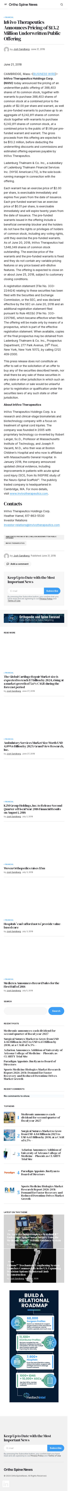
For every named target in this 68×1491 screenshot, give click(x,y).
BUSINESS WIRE (44, 74)
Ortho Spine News (23, 4)
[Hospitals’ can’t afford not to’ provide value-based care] (34, 900)
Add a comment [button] (19, 564)
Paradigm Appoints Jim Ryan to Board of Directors (30, 1063)
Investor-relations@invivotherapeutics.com (32, 525)
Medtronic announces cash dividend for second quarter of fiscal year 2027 (30, 1032)
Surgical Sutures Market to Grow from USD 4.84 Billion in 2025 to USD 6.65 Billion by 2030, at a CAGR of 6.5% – (31, 1042)
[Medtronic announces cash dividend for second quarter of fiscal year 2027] (9, 1117)
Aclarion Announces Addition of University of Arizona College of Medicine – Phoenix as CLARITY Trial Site (33, 1053)
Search (8, 1001)
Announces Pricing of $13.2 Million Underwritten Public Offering (31, 537)
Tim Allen (14, 1244)
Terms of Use (14, 600)
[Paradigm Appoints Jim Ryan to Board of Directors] (9, 1172)
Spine (10, 1230)
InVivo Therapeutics (15, 543)
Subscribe (52, 591)
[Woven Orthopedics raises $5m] (34, 845)
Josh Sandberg (17, 1278)
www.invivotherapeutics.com (29, 493)
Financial (9, 17)
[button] (6, 4)
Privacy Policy (46, 598)
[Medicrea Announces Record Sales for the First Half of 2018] (34, 960)
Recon (11, 1262)
